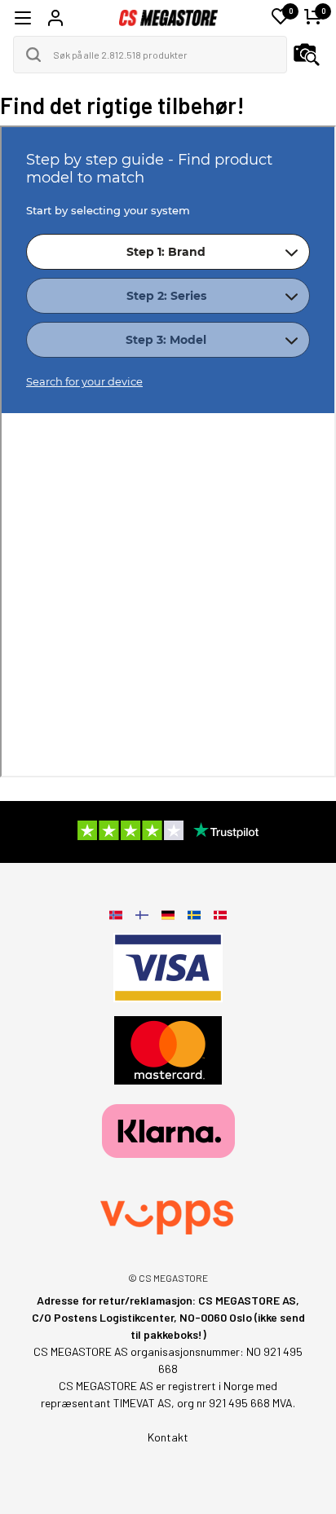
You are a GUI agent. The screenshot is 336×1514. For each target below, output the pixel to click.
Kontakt (168, 1437)
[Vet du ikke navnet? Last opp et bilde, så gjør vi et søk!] (306, 54)
